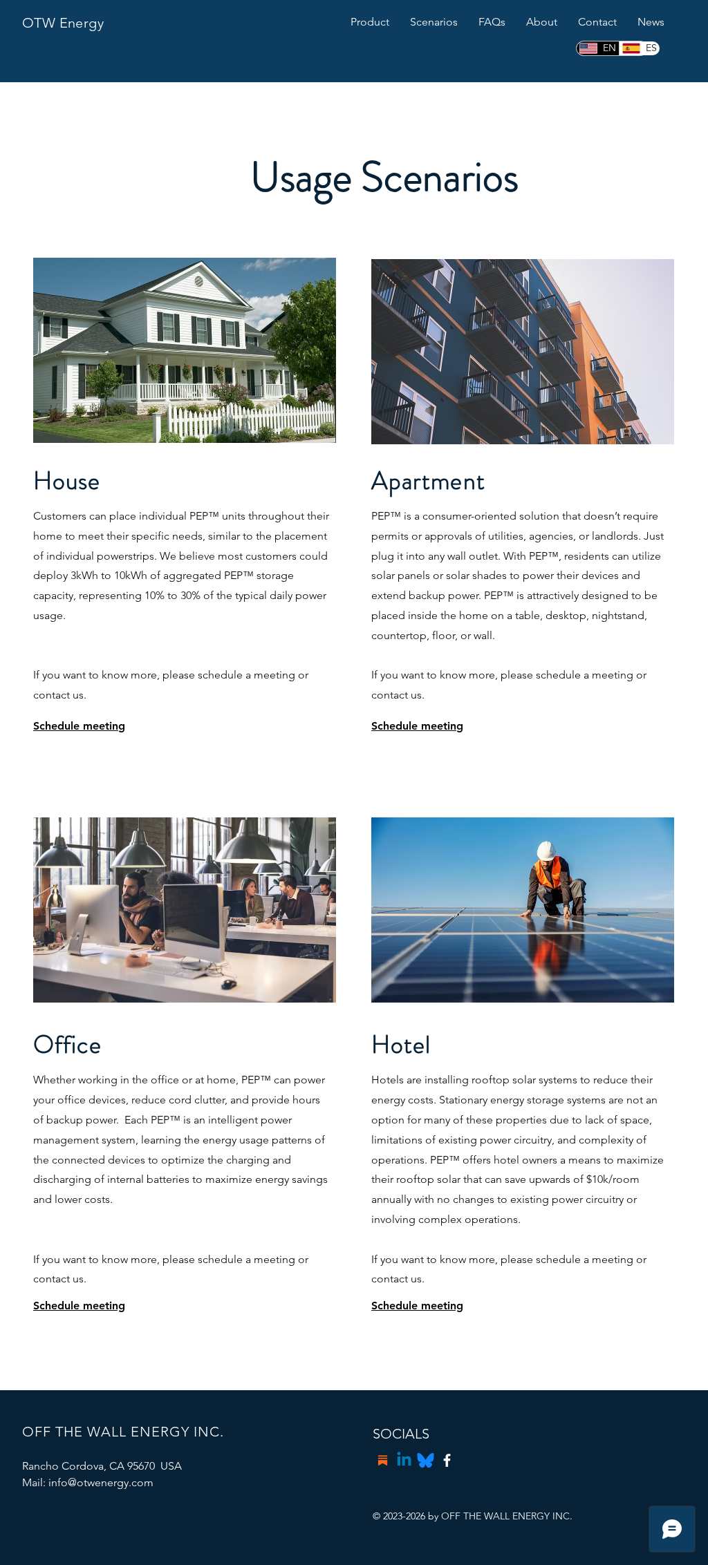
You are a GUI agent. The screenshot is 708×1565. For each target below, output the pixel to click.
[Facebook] (447, 1460)
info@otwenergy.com (100, 1482)
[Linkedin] (404, 1460)
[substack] (382, 1460)
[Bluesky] (425, 1460)
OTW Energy (63, 23)
